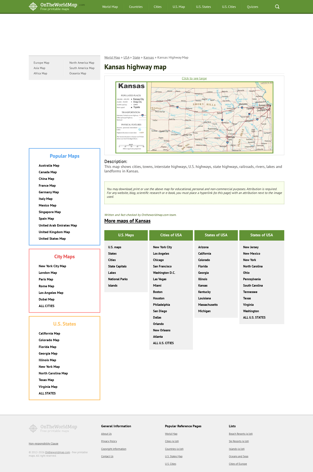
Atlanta (158, 337)
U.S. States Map (173, 456)
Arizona (203, 247)
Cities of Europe (238, 464)
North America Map (81, 63)
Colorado (204, 260)
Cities (158, 6)
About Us (106, 434)
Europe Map (41, 63)
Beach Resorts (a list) (241, 434)
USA (126, 57)
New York (249, 260)
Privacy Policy (109, 441)
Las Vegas (159, 279)
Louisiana (204, 298)
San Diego (160, 311)
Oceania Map (77, 73)
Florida (203, 266)
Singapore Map (50, 212)
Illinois (202, 279)
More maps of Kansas (127, 220)
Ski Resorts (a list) (239, 441)
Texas (247, 298)
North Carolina (253, 266)
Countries (136, 6)
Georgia (203, 273)
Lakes (112, 273)
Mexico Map (47, 205)
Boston (157, 292)
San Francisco (162, 266)
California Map (49, 333)
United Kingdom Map (54, 232)
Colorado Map (49, 340)
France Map (47, 185)
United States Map (52, 238)
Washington (251, 311)
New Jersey (250, 247)
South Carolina (253, 285)
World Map (110, 6)
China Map (46, 178)
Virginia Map (48, 386)
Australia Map (49, 165)
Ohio (246, 273)
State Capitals (117, 266)
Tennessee (250, 292)
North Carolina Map (53, 373)
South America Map (82, 68)
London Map (48, 272)
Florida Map (47, 347)
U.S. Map (179, 6)
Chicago (158, 260)
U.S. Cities (229, 6)
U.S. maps (114, 247)
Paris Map (46, 279)
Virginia (248, 305)
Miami (157, 285)
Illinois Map (47, 360)
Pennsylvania (252, 279)
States (112, 253)
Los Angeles (161, 253)
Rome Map (46, 286)
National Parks (118, 279)
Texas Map (46, 380)
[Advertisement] (156, 35)
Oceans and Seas (238, 456)
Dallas (157, 317)
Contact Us (107, 456)
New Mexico (251, 253)
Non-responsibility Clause (43, 443)
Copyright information (113, 449)
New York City (162, 247)
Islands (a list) (237, 449)
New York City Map (52, 266)
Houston (158, 298)
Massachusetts (208, 305)
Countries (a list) (174, 449)
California (204, 253)
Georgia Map (48, 353)
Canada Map (48, 172)
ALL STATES (47, 393)
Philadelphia (161, 305)
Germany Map (49, 192)
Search (277, 7)
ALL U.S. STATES (254, 317)
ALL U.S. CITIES (163, 343)
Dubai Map (47, 299)
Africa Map (40, 73)
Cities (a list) (172, 441)
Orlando (158, 324)
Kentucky (204, 292)
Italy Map (46, 198)
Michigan (204, 311)
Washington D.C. (164, 273)
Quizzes (252, 6)
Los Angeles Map (51, 292)
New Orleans (161, 330)
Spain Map (46, 218)
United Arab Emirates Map (58, 225)
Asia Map (39, 68)
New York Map (49, 366)
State (136, 57)
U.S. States (203, 6)
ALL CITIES (46, 306)
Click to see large (194, 78)
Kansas (149, 57)
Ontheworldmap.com (57, 452)
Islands (112, 285)
